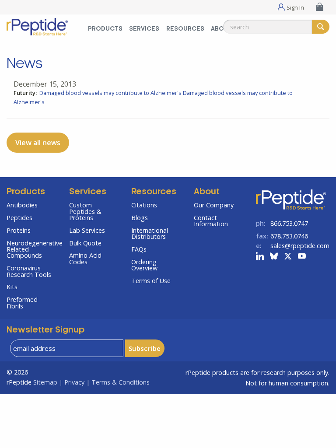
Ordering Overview (144, 265)
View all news (37, 142)
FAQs (139, 249)
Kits (12, 287)
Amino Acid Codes (85, 258)
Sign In (295, 7)
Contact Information (211, 221)
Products (105, 29)
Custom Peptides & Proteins (85, 211)
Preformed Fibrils (22, 302)
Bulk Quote (85, 243)
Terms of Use (151, 280)
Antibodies (22, 205)
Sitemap (45, 382)
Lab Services (87, 230)
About (206, 192)
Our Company (214, 205)
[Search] (320, 27)
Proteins (19, 230)
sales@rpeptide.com (299, 246)
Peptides (19, 218)
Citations (144, 205)
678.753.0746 (289, 236)
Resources (185, 29)
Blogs (139, 218)
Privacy (74, 382)
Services (144, 29)
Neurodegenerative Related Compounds (31, 249)
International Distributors (149, 233)
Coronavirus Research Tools (29, 271)
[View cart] (320, 7)
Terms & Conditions (120, 382)
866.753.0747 (289, 223)
